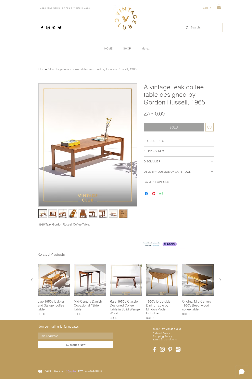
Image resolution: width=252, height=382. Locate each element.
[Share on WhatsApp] (161, 193)
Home (42, 69)
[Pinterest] (54, 27)
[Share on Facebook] (146, 193)
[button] (219, 7)
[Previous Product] (32, 280)
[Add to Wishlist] (209, 127)
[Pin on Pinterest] (153, 193)
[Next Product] (220, 280)
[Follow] (42, 27)
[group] (126, 292)
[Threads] (178, 349)
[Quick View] (54, 280)
